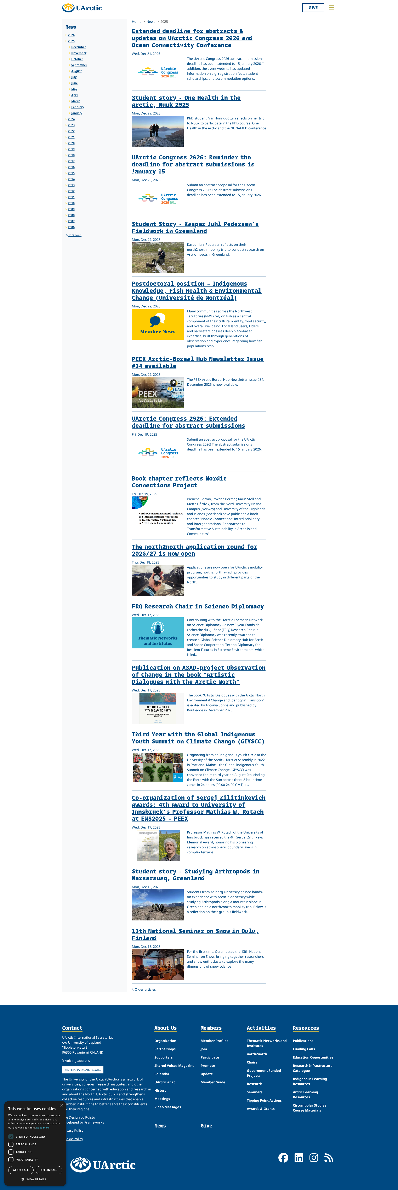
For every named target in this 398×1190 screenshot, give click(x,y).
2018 (71, 155)
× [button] (61, 1105)
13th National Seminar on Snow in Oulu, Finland (195, 934)
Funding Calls (304, 1049)
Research (254, 1084)
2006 (71, 227)
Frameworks (94, 1122)
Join (204, 1049)
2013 (71, 185)
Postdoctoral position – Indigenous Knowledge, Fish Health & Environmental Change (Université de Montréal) (197, 290)
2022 (71, 131)
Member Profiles (214, 1040)
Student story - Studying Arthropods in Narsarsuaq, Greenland (196, 874)
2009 (71, 209)
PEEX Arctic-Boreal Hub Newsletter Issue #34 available (198, 362)
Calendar (161, 1074)
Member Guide (213, 1082)
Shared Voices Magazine (174, 1065)
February (77, 107)
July (74, 77)
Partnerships (165, 1049)
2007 (71, 221)
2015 (71, 173)
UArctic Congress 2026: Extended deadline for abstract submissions (188, 422)
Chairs (252, 1062)
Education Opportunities (313, 1057)
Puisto (90, 1117)
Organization (165, 1040)
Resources (306, 1028)
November (78, 53)
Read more (43, 1127)
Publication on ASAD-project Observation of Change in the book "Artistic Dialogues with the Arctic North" (199, 674)
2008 (71, 215)
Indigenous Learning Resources (310, 1081)
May (74, 89)
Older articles (145, 989)
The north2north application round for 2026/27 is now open (194, 550)
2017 (71, 161)
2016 (71, 167)
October (77, 59)
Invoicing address (76, 1060)
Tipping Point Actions (264, 1100)
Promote (208, 1065)
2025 (71, 41)
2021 (71, 137)
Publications (303, 1040)
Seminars (254, 1092)
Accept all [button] (21, 1170)
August (76, 71)
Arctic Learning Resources (305, 1094)
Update (207, 1074)
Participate (210, 1057)
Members (211, 1028)
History (160, 1090)
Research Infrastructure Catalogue (312, 1068)
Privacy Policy (72, 1130)
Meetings (162, 1098)
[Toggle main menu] (332, 7)
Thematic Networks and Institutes (267, 1043)
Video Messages (167, 1107)
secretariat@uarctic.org (83, 1070)
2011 (71, 197)
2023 (71, 125)
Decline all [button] (48, 1170)
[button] (35, 1179)
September (79, 65)
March (75, 101)
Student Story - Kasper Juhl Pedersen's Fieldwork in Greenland (195, 227)
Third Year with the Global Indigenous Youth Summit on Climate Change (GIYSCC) (198, 737)
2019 (71, 149)
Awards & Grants (261, 1108)
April (74, 95)
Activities (261, 1028)
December (78, 47)
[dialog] (35, 1143)
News (151, 21)
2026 (71, 35)
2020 (71, 143)
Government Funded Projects (264, 1073)
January (76, 113)
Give (313, 7)
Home (136, 21)
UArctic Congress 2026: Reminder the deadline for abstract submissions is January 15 (193, 164)
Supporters (163, 1057)
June (74, 83)
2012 (71, 191)
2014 (71, 179)
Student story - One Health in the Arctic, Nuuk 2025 (186, 101)
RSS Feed (74, 235)
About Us (165, 1028)
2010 (71, 203)
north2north (257, 1054)
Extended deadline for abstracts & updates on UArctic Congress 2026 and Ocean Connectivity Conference (192, 37)
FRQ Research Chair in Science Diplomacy (198, 606)
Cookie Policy (72, 1139)
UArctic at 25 (164, 1082)
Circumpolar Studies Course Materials (309, 1108)
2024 (71, 119)
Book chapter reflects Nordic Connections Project (179, 481)
